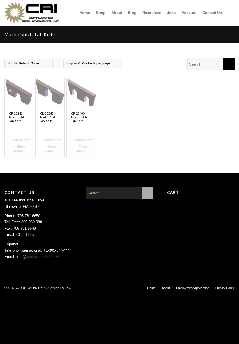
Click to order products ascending (57, 65)
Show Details (20, 148)
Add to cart (21, 140)
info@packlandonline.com (38, 257)
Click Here (25, 234)
